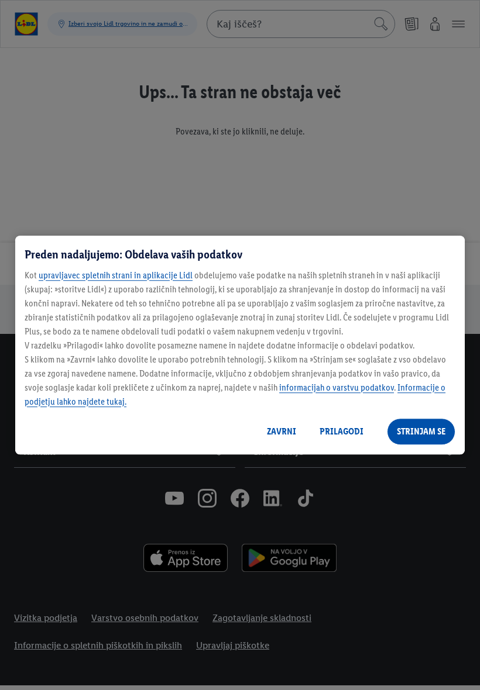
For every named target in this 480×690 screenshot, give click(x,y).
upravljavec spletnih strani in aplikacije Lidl (116, 275)
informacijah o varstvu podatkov (336, 387)
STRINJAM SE (421, 431)
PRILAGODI (342, 431)
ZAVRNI (281, 431)
